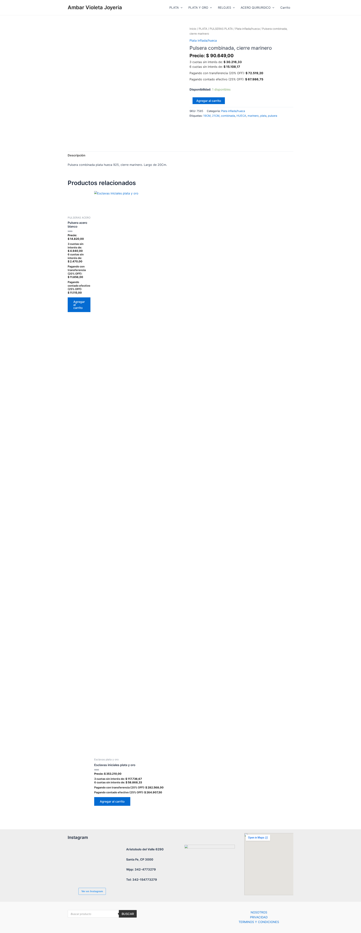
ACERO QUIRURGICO (256, 7)
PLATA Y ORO (198, 7)
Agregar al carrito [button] (79, 305)
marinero (253, 115)
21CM (215, 115)
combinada (228, 115)
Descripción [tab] (76, 155)
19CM (207, 115)
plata (263, 115)
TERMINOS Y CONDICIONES (259, 922)
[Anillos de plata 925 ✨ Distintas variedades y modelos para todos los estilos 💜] (98, 874)
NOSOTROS (259, 912)
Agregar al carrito (208, 101)
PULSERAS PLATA (221, 28)
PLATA (174, 7)
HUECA (241, 115)
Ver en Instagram (92, 891)
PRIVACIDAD (259, 917)
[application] (181, 7)
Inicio (193, 28)
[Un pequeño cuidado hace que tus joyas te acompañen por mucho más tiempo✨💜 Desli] (78, 874)
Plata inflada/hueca (247, 28)
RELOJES (224, 7)
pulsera (272, 115)
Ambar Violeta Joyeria (95, 7)
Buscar (128, 914)
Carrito (285, 7)
